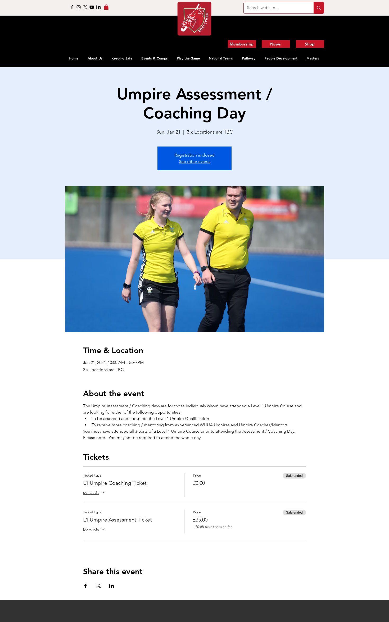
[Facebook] (72, 7)
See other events (194, 161)
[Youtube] (91, 7)
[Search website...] (319, 7)
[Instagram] (78, 7)
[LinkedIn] (98, 7)
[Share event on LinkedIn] (111, 586)
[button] (95, 58)
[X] (85, 7)
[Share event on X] (98, 586)
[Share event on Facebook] (85, 586)
